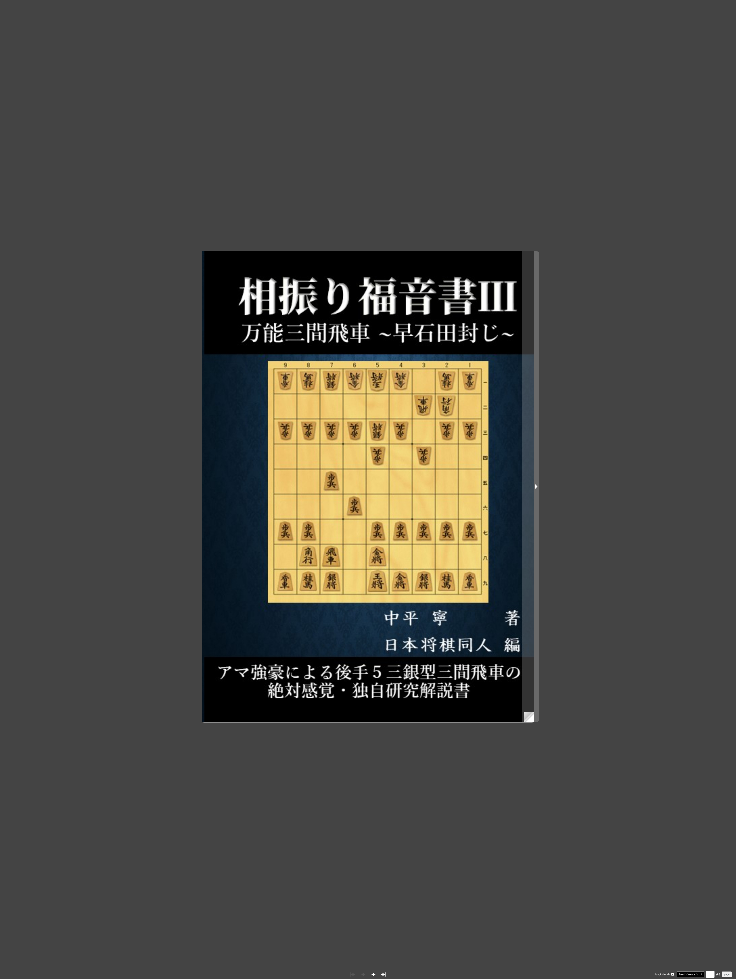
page (726, 974)
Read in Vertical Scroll (690, 974)
